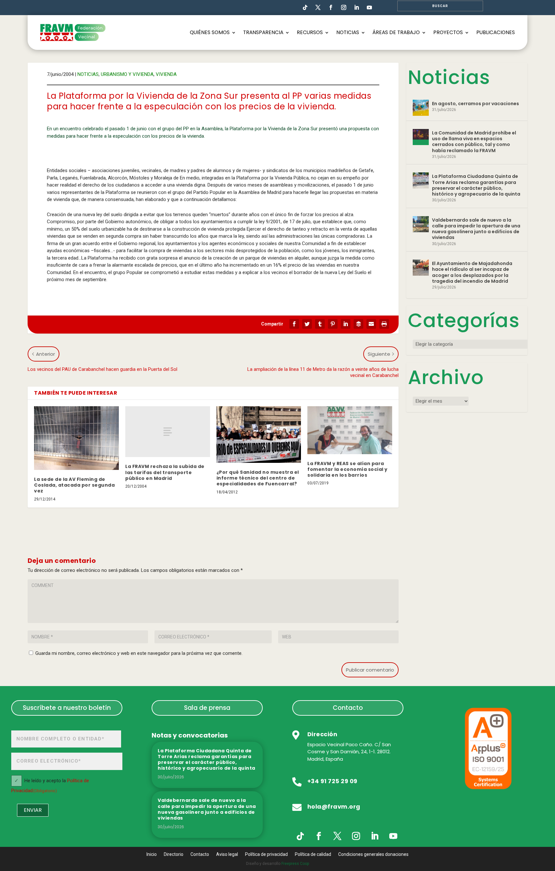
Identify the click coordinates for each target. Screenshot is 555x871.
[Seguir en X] (338, 836)
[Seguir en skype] (318, 7)
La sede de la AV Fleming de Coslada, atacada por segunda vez (74, 485)
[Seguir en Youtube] (369, 7)
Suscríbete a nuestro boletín (67, 707)
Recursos (310, 32)
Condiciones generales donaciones (373, 854)
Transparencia (263, 32)
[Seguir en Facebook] (331, 7)
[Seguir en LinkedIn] (356, 7)
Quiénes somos (210, 32)
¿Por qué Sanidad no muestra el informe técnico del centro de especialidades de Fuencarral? (257, 478)
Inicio (151, 854)
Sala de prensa (207, 707)
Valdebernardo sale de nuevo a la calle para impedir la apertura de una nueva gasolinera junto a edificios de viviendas (476, 229)
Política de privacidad (266, 854)
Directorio (173, 854)
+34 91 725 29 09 (332, 781)
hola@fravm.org (333, 806)
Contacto (348, 707)
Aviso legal (227, 854)
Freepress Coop (295, 863)
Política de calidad (313, 854)
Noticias (347, 32)
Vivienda (166, 74)
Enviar (33, 810)
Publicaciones (495, 32)
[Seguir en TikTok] (305, 7)
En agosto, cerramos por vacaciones (475, 103)
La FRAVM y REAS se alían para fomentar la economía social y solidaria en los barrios (347, 469)
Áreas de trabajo (396, 32)
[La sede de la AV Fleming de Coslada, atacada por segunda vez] (76, 438)
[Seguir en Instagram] (344, 7)
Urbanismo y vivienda (127, 74)
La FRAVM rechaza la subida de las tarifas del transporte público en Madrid (165, 472)
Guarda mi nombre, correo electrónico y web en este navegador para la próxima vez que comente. (138, 653)
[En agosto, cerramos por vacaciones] (421, 108)
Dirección (322, 734)
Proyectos (448, 32)
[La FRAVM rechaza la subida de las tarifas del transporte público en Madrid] (167, 431)
